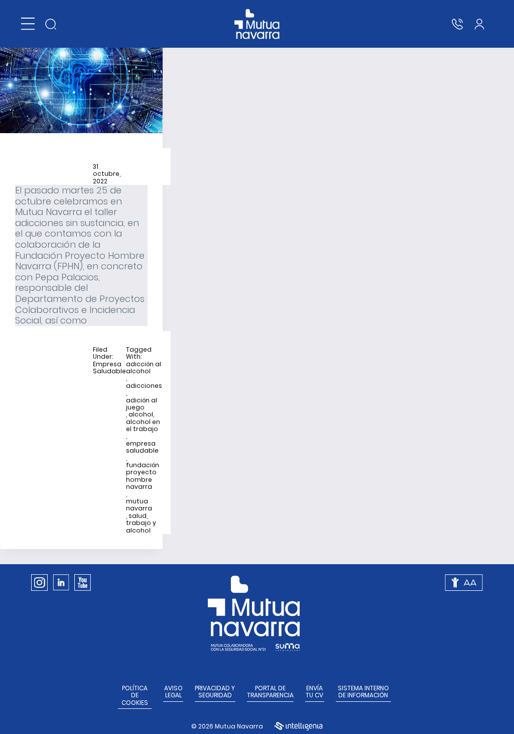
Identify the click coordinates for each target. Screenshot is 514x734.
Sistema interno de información (363, 692)
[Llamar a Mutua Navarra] (457, 24)
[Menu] (28, 24)
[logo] (257, 24)
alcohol (140, 414)
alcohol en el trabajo (143, 425)
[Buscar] (51, 24)
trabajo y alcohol (141, 526)
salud (137, 515)
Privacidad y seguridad (215, 692)
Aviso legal (173, 692)
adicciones (144, 385)
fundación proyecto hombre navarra (142, 476)
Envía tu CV (314, 692)
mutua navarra (139, 505)
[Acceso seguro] (479, 24)
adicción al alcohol (143, 368)
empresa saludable (142, 447)
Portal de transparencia (270, 692)
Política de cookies (134, 695)
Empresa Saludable (109, 368)
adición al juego (141, 404)
